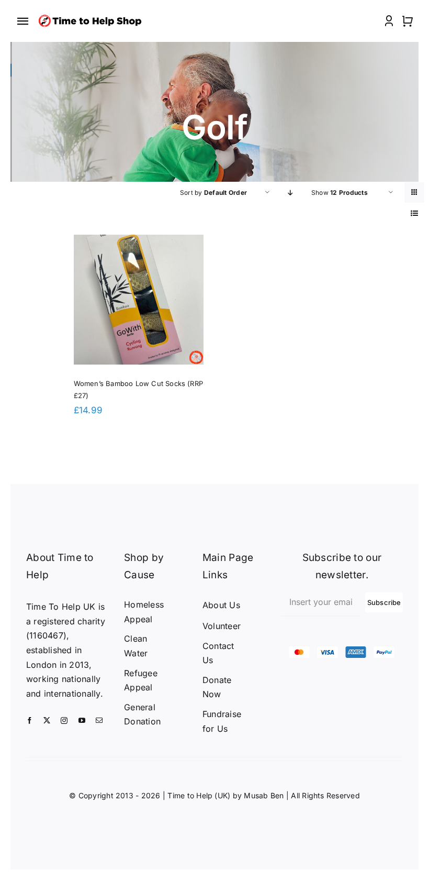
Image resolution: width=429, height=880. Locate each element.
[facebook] (29, 720)
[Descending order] (290, 192)
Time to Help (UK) (198, 795)
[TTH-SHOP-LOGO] (92, 15)
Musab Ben (264, 795)
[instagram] (64, 720)
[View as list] (414, 213)
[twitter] (46, 720)
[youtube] (81, 720)
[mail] (99, 720)
